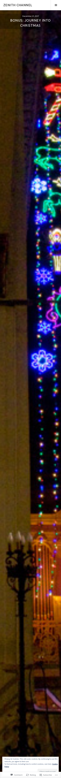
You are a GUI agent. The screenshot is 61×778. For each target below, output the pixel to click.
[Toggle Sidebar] (56, 5)
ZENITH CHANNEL (17, 5)
